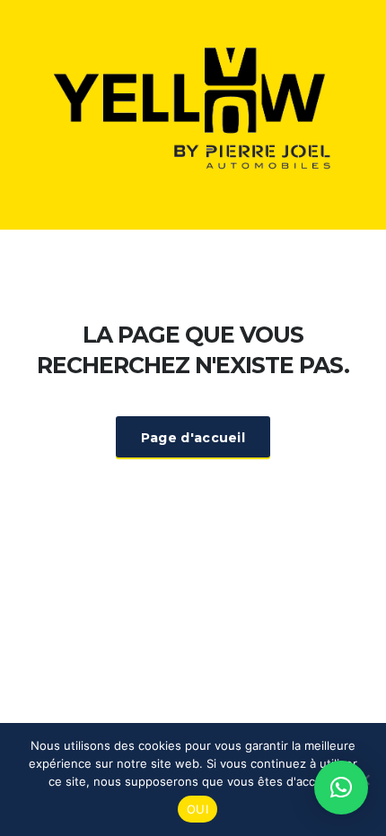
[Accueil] (193, 113)
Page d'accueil (193, 438)
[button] (341, 787)
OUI (197, 809)
